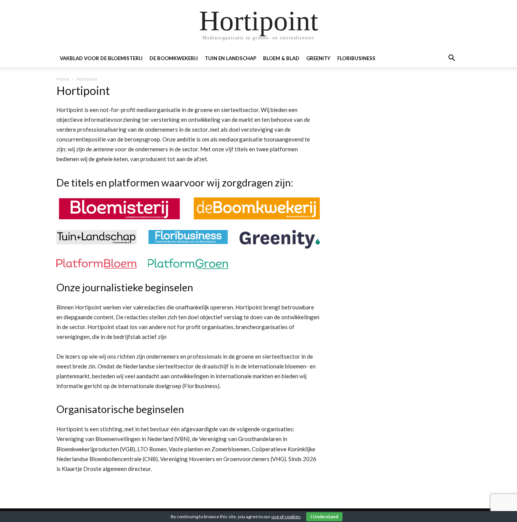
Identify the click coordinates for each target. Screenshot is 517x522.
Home (62, 79)
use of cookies (286, 516)
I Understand (324, 516)
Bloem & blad (281, 58)
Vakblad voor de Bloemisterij (101, 58)
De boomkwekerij (173, 58)
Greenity (318, 58)
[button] (451, 59)
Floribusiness (356, 58)
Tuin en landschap (230, 58)
